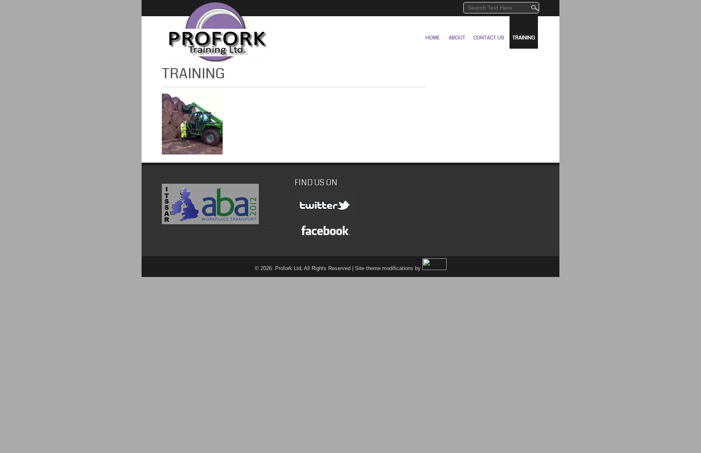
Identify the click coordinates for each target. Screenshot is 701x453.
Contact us (488, 37)
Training (523, 37)
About (457, 37)
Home (433, 37)
